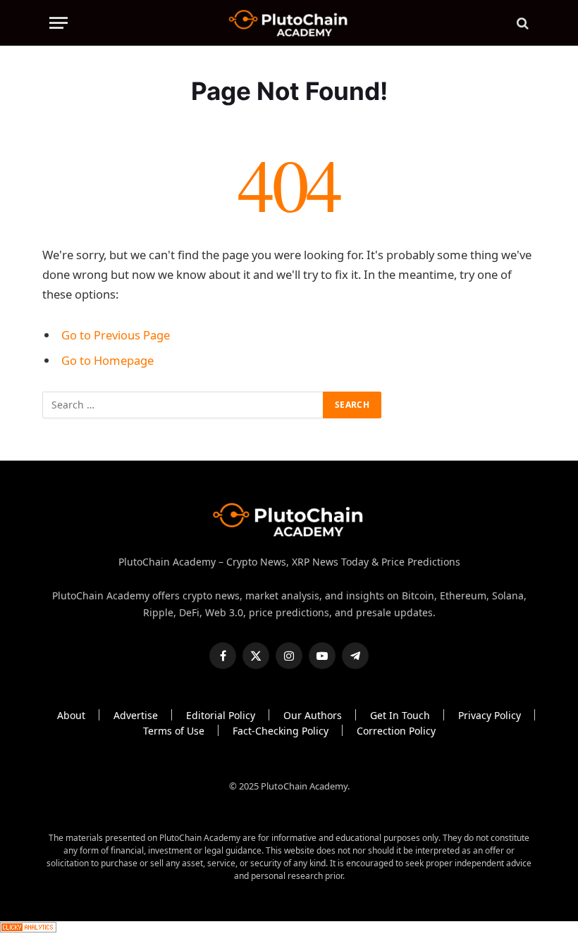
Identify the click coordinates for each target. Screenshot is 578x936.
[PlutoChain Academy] (289, 23)
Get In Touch (400, 715)
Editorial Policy (220, 715)
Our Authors (312, 715)
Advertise (135, 715)
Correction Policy (396, 730)
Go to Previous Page (115, 335)
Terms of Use (173, 730)
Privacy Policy (489, 715)
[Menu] (58, 23)
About (71, 715)
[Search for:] (183, 405)
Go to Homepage (107, 360)
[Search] (521, 23)
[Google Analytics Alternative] (28, 928)
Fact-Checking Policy (280, 730)
